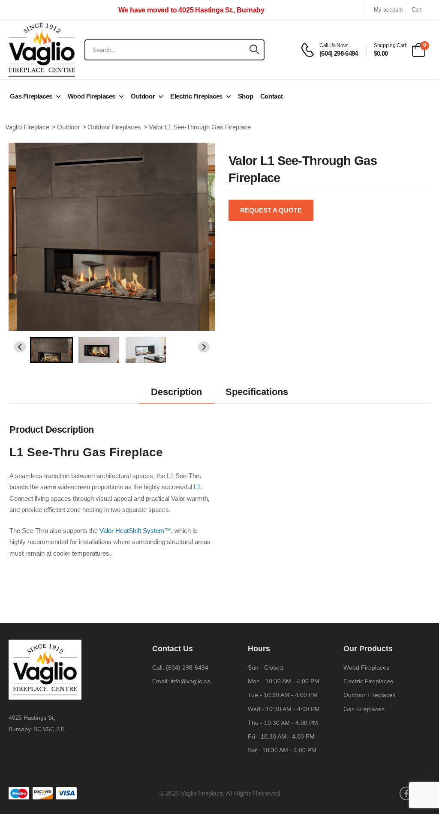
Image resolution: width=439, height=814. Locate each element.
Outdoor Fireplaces (369, 694)
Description (176, 391)
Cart (417, 10)
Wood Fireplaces (91, 96)
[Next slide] (204, 347)
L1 (197, 487)
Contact (271, 96)
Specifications (257, 391)
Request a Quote (271, 210)
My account (388, 10)
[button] (51, 350)
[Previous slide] (20, 347)
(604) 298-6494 (187, 667)
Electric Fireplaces (196, 96)
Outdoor (143, 96)
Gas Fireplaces (31, 96)
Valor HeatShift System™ (135, 530)
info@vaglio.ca (190, 681)
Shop (245, 96)
